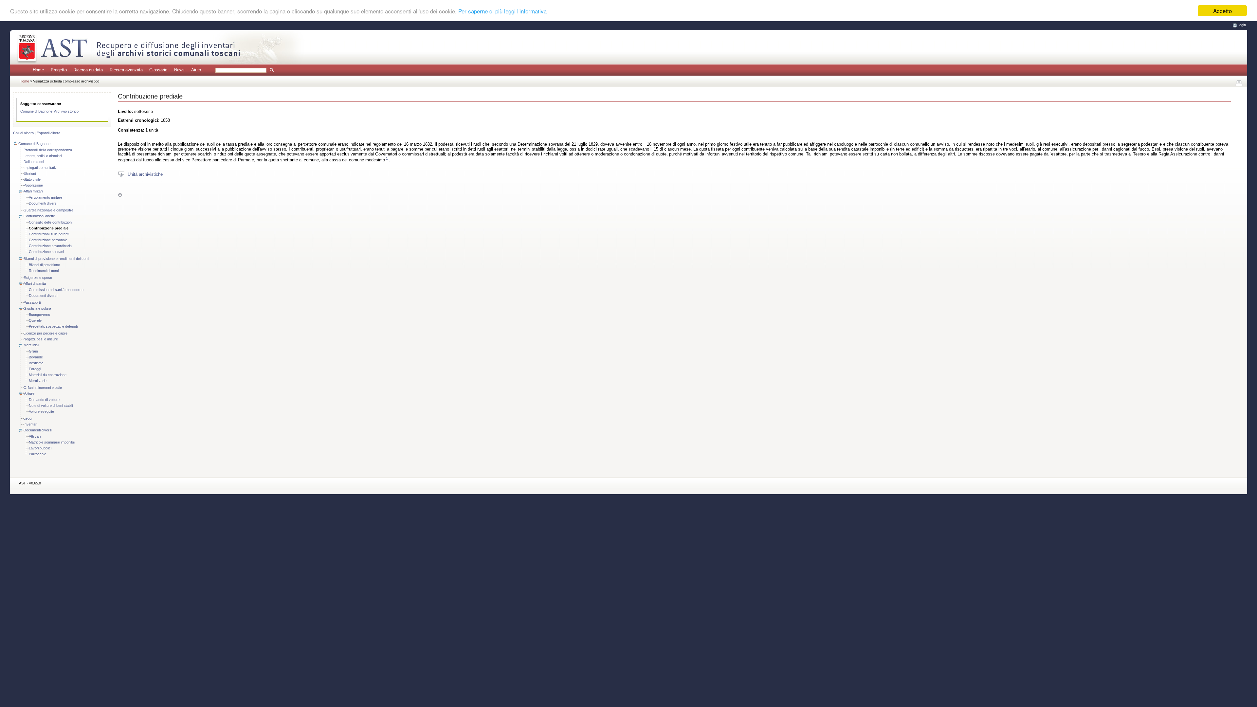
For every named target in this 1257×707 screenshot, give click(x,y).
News (179, 69)
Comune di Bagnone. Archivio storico (49, 111)
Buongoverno (39, 315)
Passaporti (32, 302)
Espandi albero (48, 133)
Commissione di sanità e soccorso (56, 290)
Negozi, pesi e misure (41, 339)
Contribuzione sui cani (46, 252)
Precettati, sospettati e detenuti (53, 326)
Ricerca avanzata (126, 69)
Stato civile (32, 179)
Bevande (36, 357)
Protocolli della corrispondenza (48, 150)
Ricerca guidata (88, 69)
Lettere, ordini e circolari (43, 156)
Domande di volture (44, 400)
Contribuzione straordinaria (50, 246)
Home (38, 69)
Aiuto (196, 69)
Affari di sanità (35, 283)
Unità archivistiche (145, 174)
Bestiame (36, 363)
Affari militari (33, 191)
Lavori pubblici (40, 448)
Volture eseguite (41, 411)
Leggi (28, 418)
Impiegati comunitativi (40, 168)
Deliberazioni (34, 162)
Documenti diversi (43, 203)
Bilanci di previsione (44, 265)
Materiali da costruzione (47, 375)
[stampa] (1239, 83)
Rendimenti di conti (44, 271)
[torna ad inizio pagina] (120, 195)
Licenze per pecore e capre (45, 333)
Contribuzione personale (48, 240)
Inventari (30, 424)
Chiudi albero (23, 133)
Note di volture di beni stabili (51, 406)
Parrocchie (37, 454)
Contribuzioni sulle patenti (49, 234)
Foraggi (35, 369)
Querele (35, 320)
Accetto (1222, 11)
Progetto (59, 69)
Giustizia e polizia (37, 308)
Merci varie (37, 381)
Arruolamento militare (45, 197)
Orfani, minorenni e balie (43, 388)
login (1242, 25)
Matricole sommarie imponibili (52, 442)
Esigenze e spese (38, 278)
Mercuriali (31, 345)
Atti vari (35, 436)
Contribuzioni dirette (39, 216)
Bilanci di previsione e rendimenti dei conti (56, 259)
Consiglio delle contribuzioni (50, 222)
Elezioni (30, 173)
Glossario (158, 69)
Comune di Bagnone (34, 144)
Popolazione (33, 185)
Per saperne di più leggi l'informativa (502, 11)
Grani (33, 351)
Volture (29, 393)
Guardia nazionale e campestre (48, 210)
